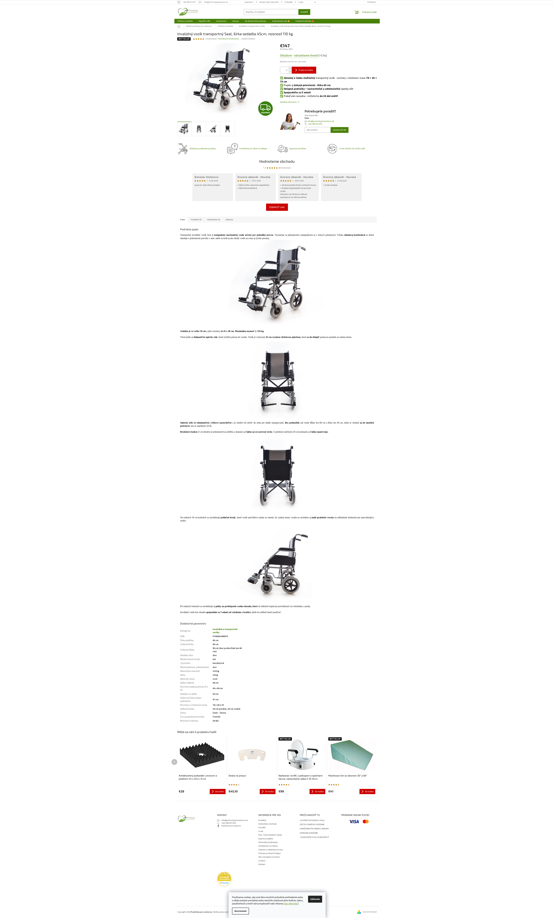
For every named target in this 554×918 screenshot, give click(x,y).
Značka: (248, 38)
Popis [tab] (182, 219)
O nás (300, 2)
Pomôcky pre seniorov (231, 825)
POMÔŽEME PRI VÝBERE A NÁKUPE (314, 828)
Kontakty (249, 2)
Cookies (261, 860)
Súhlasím (315, 899)
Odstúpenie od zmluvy (268, 846)
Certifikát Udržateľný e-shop (312, 820)
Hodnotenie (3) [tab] (213, 219)
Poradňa (289, 2)
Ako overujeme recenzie (269, 857)
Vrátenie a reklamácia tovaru (270, 849)
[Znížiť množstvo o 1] (290, 71)
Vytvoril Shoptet (370, 912)
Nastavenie (240, 911)
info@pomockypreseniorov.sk (321, 121)
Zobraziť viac (277, 207)
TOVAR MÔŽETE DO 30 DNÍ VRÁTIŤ (314, 837)
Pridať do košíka (306, 70)
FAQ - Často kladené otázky (270, 835)
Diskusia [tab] (229, 219)
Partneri (261, 864)
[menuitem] (185, 21)
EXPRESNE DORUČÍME (309, 833)
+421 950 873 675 (315, 124)
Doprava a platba (265, 838)
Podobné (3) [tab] (196, 219)
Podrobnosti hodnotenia (228, 39)
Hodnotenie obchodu (269, 2)
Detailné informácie (288, 102)
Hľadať (304, 12)
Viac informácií (291, 903)
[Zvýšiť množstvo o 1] (290, 68)
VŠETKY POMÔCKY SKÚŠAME (312, 824)
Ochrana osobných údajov (269, 853)
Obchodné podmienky (268, 842)
